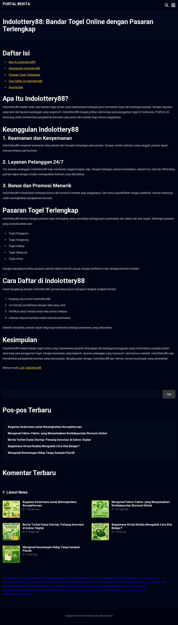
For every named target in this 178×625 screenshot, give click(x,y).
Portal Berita (16, 4)
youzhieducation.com (110, 578)
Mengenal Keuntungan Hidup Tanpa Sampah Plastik (41, 452)
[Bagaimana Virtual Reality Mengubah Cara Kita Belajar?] (100, 539)
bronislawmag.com (42, 586)
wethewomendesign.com (18, 594)
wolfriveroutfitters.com (82, 578)
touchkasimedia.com (33, 578)
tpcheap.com (137, 590)
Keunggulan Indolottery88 (24, 68)
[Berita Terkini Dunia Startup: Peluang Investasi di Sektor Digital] (11, 539)
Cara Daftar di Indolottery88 (25, 81)
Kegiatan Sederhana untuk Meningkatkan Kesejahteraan (45, 427)
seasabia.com (92, 586)
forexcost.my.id (36, 582)
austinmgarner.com (80, 582)
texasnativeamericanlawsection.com (54, 590)
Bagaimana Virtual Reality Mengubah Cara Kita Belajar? (44, 446)
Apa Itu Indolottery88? (22, 62)
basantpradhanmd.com (16, 586)
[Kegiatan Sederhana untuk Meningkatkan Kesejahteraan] (11, 516)
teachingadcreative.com (17, 590)
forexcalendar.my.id (14, 582)
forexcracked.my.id (57, 582)
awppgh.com (158, 582)
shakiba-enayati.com (114, 586)
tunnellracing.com (57, 578)
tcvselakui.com (12, 578)
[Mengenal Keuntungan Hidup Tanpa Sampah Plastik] (11, 562)
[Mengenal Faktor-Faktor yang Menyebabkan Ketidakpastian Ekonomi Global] (100, 516)
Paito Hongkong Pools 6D (108, 582)
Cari (5, 388)
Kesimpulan (16, 87)
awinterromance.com (137, 582)
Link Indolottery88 (30, 367)
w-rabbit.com (151, 578)
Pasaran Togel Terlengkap (24, 74)
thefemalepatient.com (90, 590)
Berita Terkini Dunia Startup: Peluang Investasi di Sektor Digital (49, 439)
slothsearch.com (137, 586)
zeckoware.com (132, 578)
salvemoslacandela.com (68, 586)
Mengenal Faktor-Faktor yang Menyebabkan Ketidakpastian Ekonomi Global (57, 433)
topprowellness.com (116, 590)
